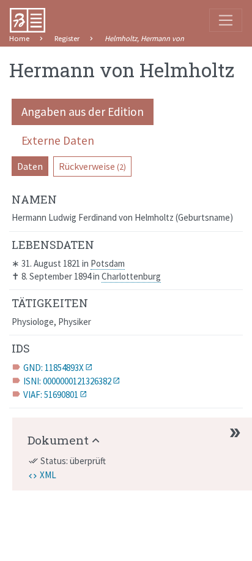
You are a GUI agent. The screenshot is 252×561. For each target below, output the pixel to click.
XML (48, 475)
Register (67, 38)
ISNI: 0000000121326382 (67, 381)
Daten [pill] (30, 166)
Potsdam (108, 263)
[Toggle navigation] (225, 20)
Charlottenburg (131, 276)
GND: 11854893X (53, 367)
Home (19, 38)
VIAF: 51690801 (50, 394)
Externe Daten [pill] (57, 140)
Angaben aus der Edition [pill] (82, 111)
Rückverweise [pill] (92, 166)
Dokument (58, 440)
